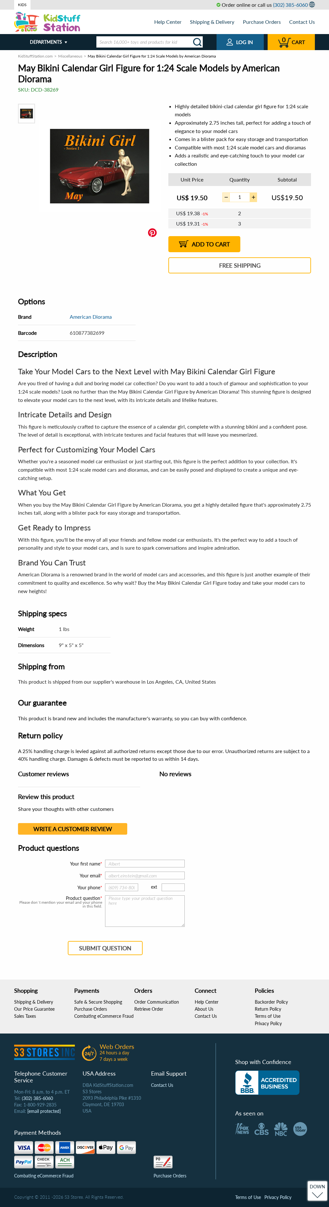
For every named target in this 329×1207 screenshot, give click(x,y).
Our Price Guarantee (34, 1009)
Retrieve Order (148, 1009)
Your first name (85, 863)
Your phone (88, 887)
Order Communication (156, 1002)
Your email (90, 875)
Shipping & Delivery (212, 22)
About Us (204, 1009)
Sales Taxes (25, 1016)
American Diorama (91, 317)
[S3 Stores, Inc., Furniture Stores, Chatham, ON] (267, 1082)
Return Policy (268, 1009)
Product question (83, 898)
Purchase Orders (262, 22)
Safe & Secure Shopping (98, 1002)
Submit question (105, 948)
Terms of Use (267, 1016)
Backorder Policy (271, 1002)
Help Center (168, 22)
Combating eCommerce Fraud (104, 1016)
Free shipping (240, 265)
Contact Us (302, 22)
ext (154, 887)
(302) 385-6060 (290, 5)
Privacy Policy (268, 1023)
